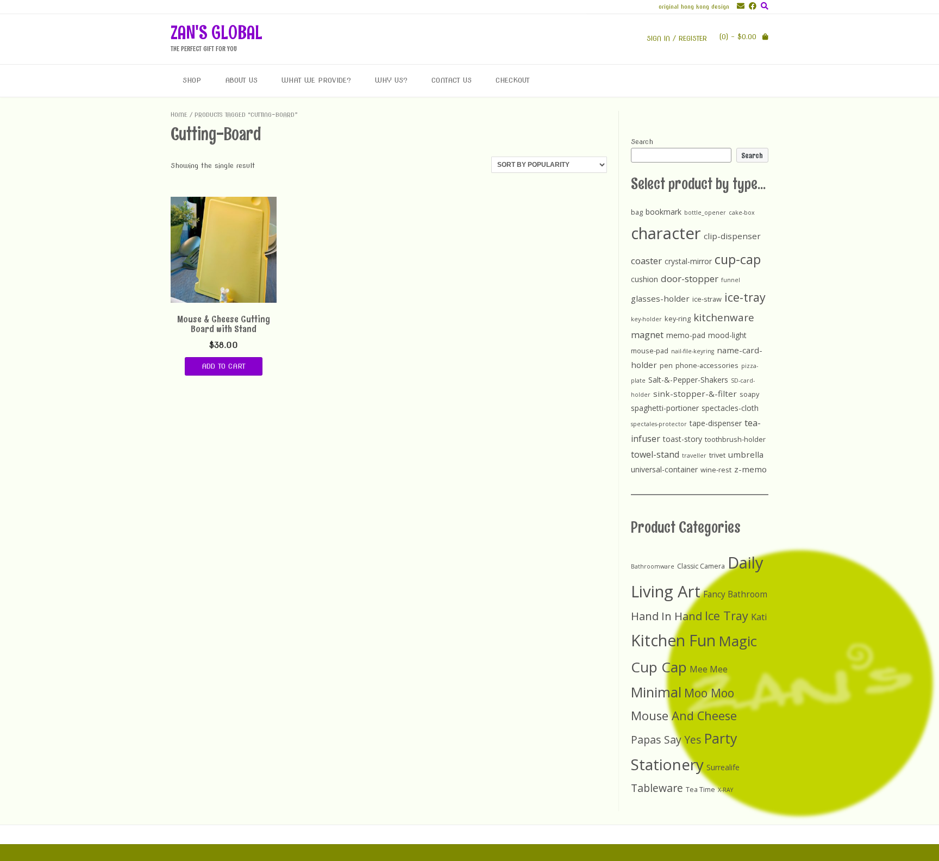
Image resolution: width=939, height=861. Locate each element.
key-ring (678, 318)
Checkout (513, 80)
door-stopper (689, 278)
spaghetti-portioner (665, 408)
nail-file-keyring (692, 351)
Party (720, 738)
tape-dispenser (716, 423)
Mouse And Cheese (684, 715)
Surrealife (723, 767)
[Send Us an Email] (738, 6)
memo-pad (685, 335)
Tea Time (700, 789)
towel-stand (655, 454)
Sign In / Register (677, 38)
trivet (717, 455)
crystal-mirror (688, 261)
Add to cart (224, 366)
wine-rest (715, 470)
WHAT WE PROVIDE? (316, 80)
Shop (192, 80)
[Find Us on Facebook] (750, 6)
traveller (694, 455)
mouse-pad (649, 350)
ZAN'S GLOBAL (216, 32)
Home (179, 114)
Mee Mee (709, 669)
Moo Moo (709, 693)
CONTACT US (451, 80)
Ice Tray (726, 615)
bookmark (663, 212)
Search (642, 142)
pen (666, 365)
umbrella (745, 454)
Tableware (657, 788)
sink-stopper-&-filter (695, 393)
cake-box (742, 212)
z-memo (750, 469)
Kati (759, 616)
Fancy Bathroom (735, 594)
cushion (644, 279)
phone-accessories (706, 365)
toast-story (682, 439)
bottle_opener (705, 212)
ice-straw (707, 299)
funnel (730, 280)
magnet (647, 334)
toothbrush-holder (735, 439)
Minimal (656, 692)
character (666, 233)
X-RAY (725, 790)
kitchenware (723, 317)
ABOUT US (241, 80)
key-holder (646, 319)
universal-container (664, 469)
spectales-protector (659, 424)
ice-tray (745, 297)
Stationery (667, 764)
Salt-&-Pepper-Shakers (688, 380)
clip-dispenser (732, 235)
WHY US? (391, 80)
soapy (749, 394)
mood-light (727, 335)
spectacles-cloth (730, 408)
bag (637, 212)
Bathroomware (652, 566)
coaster (646, 260)
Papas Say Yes (666, 739)
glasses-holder (660, 298)
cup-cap (738, 259)
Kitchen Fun (673, 640)
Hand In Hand (666, 615)
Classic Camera (701, 566)
